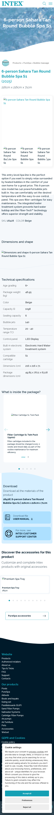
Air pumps (6, 718)
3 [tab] (27, 469)
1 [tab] (19, 469)
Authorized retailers (11, 662)
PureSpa (27, 63)
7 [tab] (33, 600)
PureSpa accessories (19, 616)
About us (6, 665)
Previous (7, 158)
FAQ (4, 672)
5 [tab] (35, 469)
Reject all (27, 807)
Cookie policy (8, 742)
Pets (4, 725)
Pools (4, 688)
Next (46, 158)
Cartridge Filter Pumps (13, 715)
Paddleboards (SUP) (12, 705)
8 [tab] (37, 600)
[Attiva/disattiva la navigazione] (50, 4)
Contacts (6, 678)
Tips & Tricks (8, 668)
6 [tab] (29, 600)
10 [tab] (44, 600)
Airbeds (5, 695)
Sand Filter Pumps (11, 708)
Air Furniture (7, 722)
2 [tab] (23, 469)
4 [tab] (31, 469)
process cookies (36, 752)
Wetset (5, 732)
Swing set (6, 702)
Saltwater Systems (11, 712)
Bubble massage (41, 63)
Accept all (27, 793)
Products (17, 63)
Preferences (27, 800)
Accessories (8, 729)
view (23, 457)
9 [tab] (40, 600)
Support (5, 675)
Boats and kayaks (10, 698)
